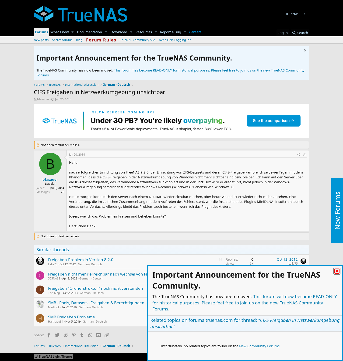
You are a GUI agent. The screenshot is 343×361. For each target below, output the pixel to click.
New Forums (337, 211)
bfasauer (43, 99)
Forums (41, 32)
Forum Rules (101, 40)
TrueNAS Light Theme (55, 356)
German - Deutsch (90, 264)
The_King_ (54, 293)
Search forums (62, 40)
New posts (41, 40)
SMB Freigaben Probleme (71, 317)
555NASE (54, 278)
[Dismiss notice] (305, 50)
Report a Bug (170, 32)
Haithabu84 (55, 322)
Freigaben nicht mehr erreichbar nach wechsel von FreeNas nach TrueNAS (117, 274)
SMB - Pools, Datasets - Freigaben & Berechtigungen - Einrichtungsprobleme (118, 302)
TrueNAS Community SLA (137, 40)
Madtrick (54, 307)
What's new (59, 32)
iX (304, 13)
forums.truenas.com (211, 320)
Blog (79, 40)
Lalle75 (52, 264)
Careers (195, 32)
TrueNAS (292, 13)
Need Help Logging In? (175, 40)
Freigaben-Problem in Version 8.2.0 (80, 259)
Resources (144, 32)
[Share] (298, 154)
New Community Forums (259, 346)
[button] (72, 32)
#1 (305, 155)
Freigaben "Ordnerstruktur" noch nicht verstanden (95, 288)
